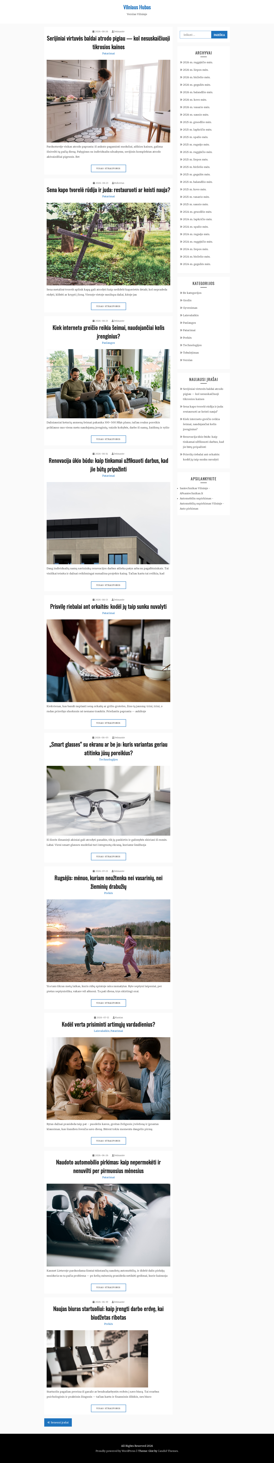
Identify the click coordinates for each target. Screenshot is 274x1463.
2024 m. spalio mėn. (196, 226)
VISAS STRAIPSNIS (108, 168)
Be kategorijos (192, 292)
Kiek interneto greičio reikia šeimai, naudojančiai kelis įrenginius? (108, 331)
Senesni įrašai (60, 1422)
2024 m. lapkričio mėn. (197, 219)
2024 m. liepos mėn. (196, 249)
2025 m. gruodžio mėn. (197, 122)
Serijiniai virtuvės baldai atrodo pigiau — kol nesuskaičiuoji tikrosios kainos (108, 42)
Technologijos (108, 759)
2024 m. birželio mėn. (196, 256)
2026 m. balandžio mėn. (198, 92)
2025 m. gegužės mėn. (196, 174)
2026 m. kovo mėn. (195, 99)
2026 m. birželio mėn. (196, 77)
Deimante (119, 31)
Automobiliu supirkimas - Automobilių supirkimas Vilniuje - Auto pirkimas (202, 503)
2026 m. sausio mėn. (196, 114)
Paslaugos (108, 342)
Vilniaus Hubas (137, 7)
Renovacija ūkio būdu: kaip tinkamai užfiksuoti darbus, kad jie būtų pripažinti (108, 464)
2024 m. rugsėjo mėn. (196, 234)
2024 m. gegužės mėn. (197, 264)
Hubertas (119, 183)
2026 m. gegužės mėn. (197, 84)
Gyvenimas (190, 307)
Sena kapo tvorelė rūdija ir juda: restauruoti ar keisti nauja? (108, 189)
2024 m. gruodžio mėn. (197, 211)
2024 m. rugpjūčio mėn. (198, 241)
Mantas (119, 1017)
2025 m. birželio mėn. (196, 167)
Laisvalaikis (102, 1030)
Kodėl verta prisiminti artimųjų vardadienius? (108, 1024)
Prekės (108, 893)
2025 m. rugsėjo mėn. (196, 144)
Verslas (187, 360)
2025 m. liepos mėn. (195, 159)
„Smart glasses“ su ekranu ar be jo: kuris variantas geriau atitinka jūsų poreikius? (108, 748)
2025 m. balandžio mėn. (198, 181)
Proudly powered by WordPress (116, 1451)
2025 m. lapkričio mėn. (197, 129)
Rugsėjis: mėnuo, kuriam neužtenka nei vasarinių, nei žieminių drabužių (109, 881)
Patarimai (108, 53)
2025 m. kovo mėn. (194, 189)
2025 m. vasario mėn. (196, 196)
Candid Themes (168, 1451)
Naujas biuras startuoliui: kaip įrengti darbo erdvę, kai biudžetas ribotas (108, 1312)
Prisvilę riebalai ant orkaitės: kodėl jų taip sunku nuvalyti (108, 606)
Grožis (187, 300)
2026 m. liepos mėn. (196, 69)
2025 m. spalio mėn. (195, 137)
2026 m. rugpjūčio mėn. (198, 62)
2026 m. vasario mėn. (196, 107)
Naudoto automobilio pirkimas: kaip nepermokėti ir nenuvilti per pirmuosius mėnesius (108, 1166)
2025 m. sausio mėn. (196, 204)
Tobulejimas (191, 352)
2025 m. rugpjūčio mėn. (197, 152)
